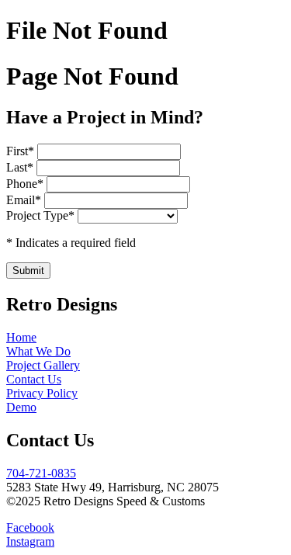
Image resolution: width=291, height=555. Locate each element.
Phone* (26, 183)
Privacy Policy (42, 393)
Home (21, 337)
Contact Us (33, 379)
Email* (25, 199)
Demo (21, 407)
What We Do (38, 351)
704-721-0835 (41, 473)
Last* (21, 167)
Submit (28, 270)
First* (21, 151)
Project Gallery (43, 365)
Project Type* (40, 215)
